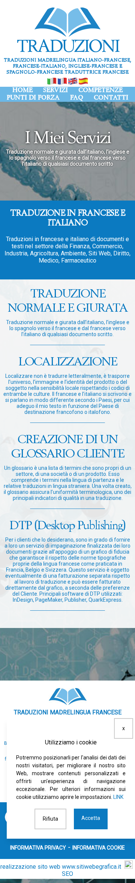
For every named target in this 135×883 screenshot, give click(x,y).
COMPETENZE (100, 90)
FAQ (76, 98)
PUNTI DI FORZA (33, 98)
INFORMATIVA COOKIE (98, 848)
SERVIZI (55, 90)
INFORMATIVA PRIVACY (38, 848)
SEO (67, 873)
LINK (118, 797)
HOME (22, 90)
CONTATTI (111, 98)
